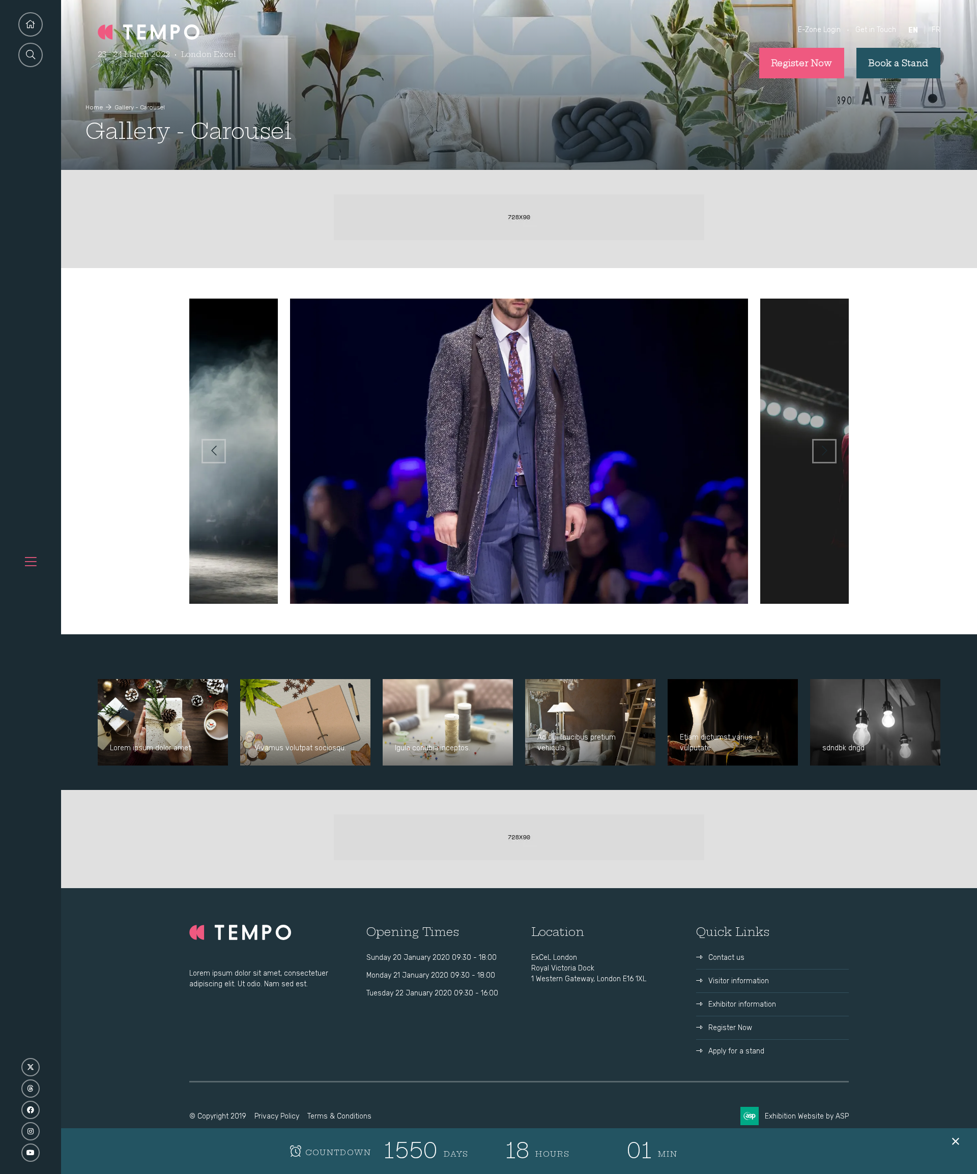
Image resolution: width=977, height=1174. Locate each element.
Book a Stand (898, 63)
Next (824, 451)
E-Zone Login (819, 29)
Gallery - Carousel (139, 107)
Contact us (726, 957)
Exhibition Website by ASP (807, 1116)
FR (936, 29)
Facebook (30, 1110)
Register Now (801, 63)
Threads (30, 1088)
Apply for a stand (736, 1051)
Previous (214, 451)
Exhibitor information (742, 1004)
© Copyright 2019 (217, 1116)
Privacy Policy (276, 1116)
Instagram (30, 1131)
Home (94, 107)
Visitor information (738, 981)
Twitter (30, 1067)
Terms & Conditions (339, 1116)
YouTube (30, 1152)
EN (913, 30)
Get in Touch (875, 29)
